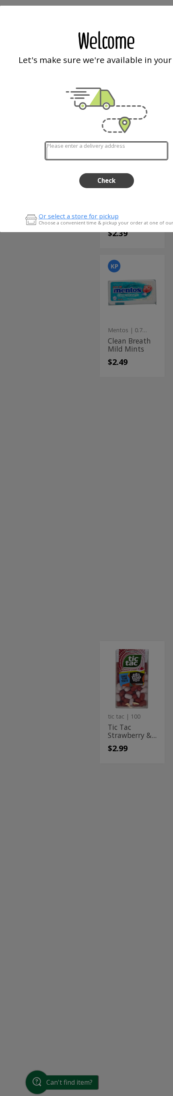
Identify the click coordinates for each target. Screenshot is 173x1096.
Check (106, 180)
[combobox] (106, 150)
